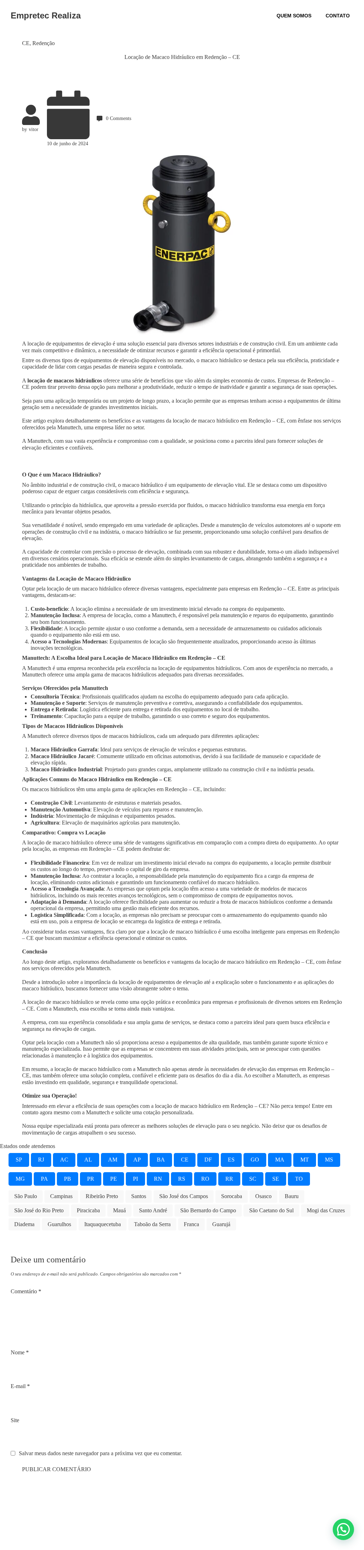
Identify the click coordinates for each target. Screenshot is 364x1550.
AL (88, 1160)
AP (137, 1160)
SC (252, 1179)
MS (329, 1160)
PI (135, 1179)
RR (229, 1179)
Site (15, 1420)
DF (208, 1160)
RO (205, 1179)
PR (90, 1179)
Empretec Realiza (46, 15)
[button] (343, 1529)
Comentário (26, 1291)
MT (304, 1160)
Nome (20, 1352)
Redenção (43, 43)
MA (279, 1160)
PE (113, 1179)
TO (299, 1179)
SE (275, 1179)
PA (44, 1179)
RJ (41, 1160)
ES (231, 1160)
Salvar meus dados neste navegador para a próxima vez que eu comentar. (100, 1453)
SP (19, 1160)
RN (158, 1179)
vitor (33, 129)
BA (161, 1160)
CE (26, 43)
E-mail (20, 1386)
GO (255, 1160)
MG (20, 1179)
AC (64, 1160)
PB (67, 1179)
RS (181, 1179)
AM (112, 1160)
